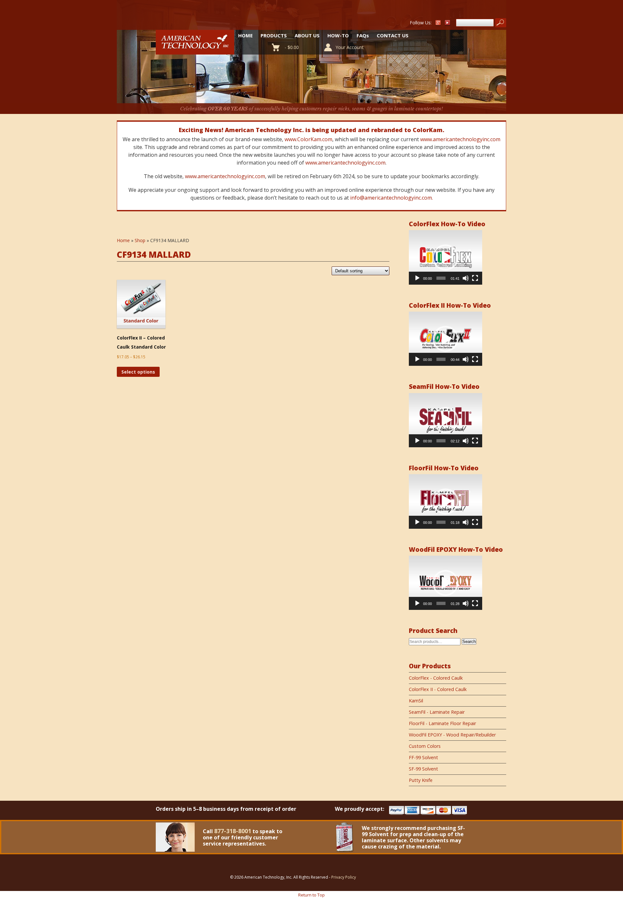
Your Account (350, 47)
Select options (138, 372)
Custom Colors (425, 746)
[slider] (441, 278)
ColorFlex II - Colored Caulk (438, 689)
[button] (445, 257)
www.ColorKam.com (308, 139)
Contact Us (393, 35)
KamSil (416, 701)
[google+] (438, 24)
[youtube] (448, 24)
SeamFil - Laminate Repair (437, 712)
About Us (307, 35)
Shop (140, 240)
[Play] (417, 278)
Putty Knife (421, 780)
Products (274, 35)
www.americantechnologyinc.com (460, 139)
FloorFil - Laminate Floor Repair (442, 723)
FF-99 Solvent (423, 757)
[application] (445, 257)
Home (245, 35)
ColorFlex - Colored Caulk (436, 678)
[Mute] (465, 278)
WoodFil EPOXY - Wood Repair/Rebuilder (452, 735)
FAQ (363, 35)
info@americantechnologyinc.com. (391, 197)
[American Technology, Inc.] (195, 50)
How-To (338, 35)
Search (469, 641)
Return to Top (311, 895)
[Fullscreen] (475, 278)
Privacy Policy (343, 877)
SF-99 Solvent (423, 769)
